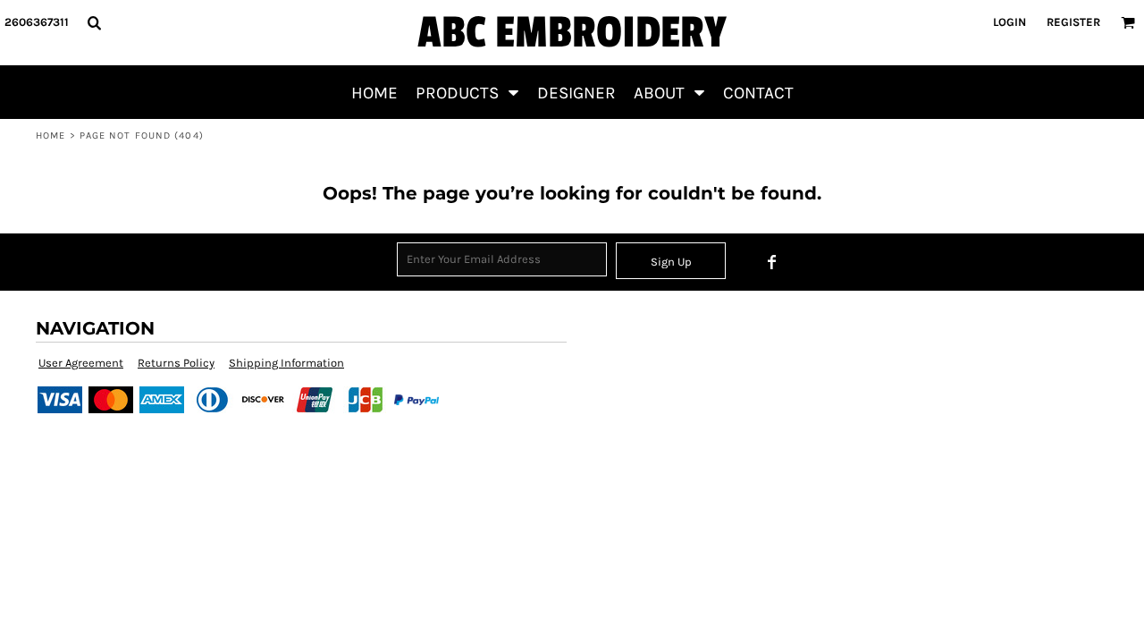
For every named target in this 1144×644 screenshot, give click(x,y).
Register (1073, 22)
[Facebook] (772, 262)
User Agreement (80, 362)
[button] (94, 22)
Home (50, 135)
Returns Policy (176, 362)
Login (1009, 22)
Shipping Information (286, 362)
